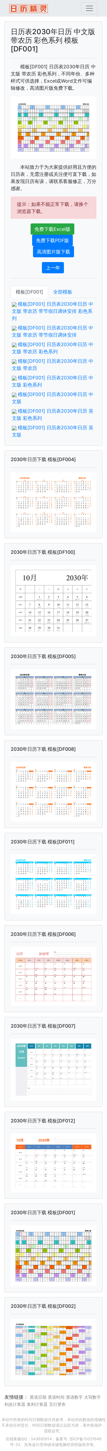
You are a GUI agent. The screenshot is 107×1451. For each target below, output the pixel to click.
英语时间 (56, 1397)
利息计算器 (14, 1404)
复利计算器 (37, 1404)
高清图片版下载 (53, 252)
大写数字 (92, 1397)
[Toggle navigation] (89, 8)
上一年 (53, 268)
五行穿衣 (57, 1404)
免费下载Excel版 (52, 229)
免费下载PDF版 (52, 240)
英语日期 (38, 1397)
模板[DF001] (29, 292)
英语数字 (74, 1397)
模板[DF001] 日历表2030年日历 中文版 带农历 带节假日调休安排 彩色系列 (52, 311)
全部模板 (62, 292)
